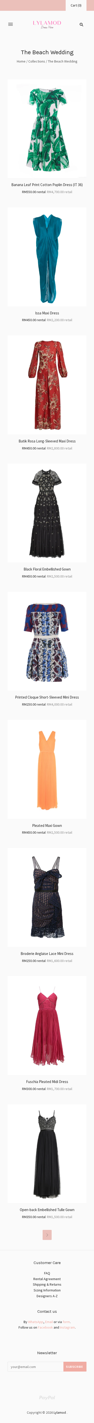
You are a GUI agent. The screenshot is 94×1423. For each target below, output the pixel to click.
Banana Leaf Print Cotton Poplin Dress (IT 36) (47, 184)
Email (49, 1322)
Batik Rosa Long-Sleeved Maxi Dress (47, 441)
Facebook (45, 1327)
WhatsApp (35, 1322)
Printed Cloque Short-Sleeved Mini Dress (47, 697)
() (76, 5)
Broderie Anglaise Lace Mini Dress (47, 953)
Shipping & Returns (47, 1284)
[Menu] (11, 24)
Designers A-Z (47, 1296)
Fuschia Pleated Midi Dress (47, 1081)
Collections (36, 61)
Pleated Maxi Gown (47, 825)
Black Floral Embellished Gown (47, 569)
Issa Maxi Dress (47, 313)
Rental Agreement (47, 1279)
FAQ (47, 1273)
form (66, 1322)
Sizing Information (47, 1290)
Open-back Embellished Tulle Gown (47, 1209)
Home (21, 61)
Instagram (67, 1327)
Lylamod (60, 1412)
